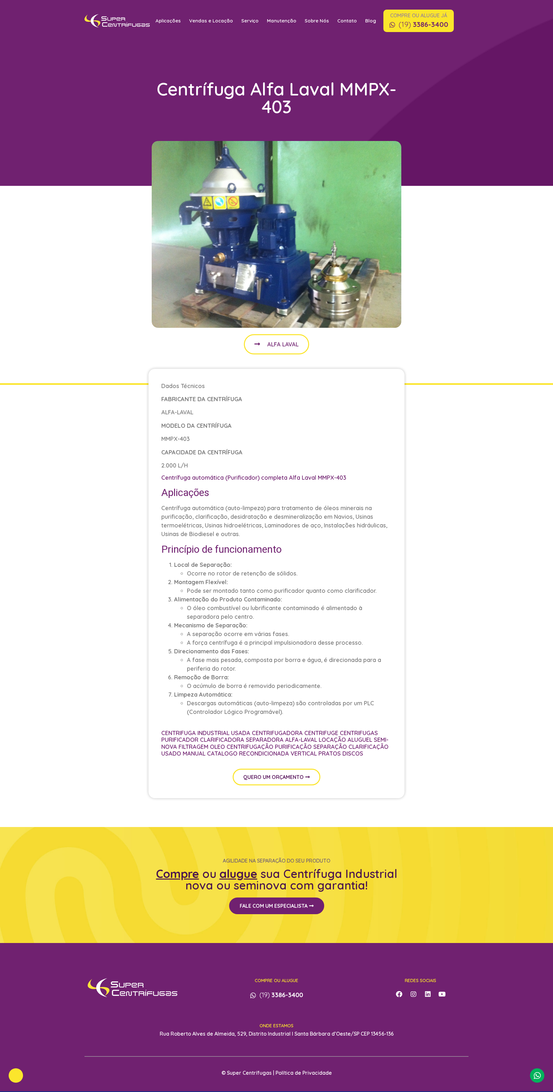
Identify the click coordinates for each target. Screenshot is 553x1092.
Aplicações (168, 21)
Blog (370, 21)
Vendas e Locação (211, 21)
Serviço (250, 21)
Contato (347, 21)
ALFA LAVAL (283, 344)
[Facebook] (399, 994)
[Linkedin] (427, 994)
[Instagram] (413, 994)
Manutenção (281, 21)
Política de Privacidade (304, 1073)
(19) (423, 24)
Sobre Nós (317, 21)
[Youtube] (442, 994)
